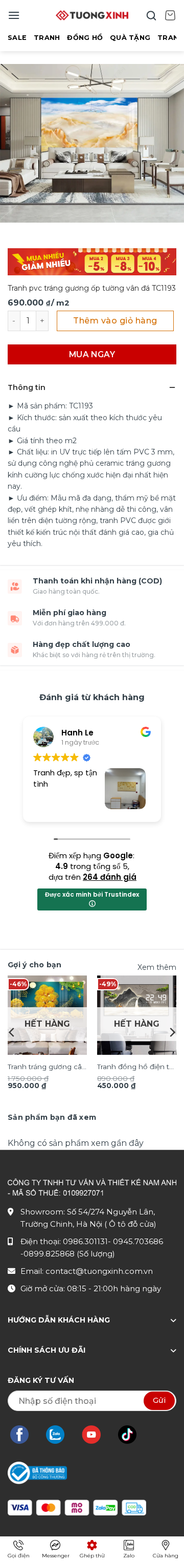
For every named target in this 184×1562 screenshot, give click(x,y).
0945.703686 (138, 1241)
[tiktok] (132, 1434)
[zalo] (60, 1434)
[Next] (172, 1032)
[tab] (52, 1117)
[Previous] (12, 1032)
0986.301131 (85, 1241)
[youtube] (96, 1434)
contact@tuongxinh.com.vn (99, 1271)
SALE (17, 37)
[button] (14, 15)
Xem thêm (156, 967)
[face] (24, 1434)
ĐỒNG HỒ (85, 37)
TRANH (47, 37)
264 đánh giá (109, 877)
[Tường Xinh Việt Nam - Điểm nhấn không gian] (92, 15)
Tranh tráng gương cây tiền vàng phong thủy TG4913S (46, 1067)
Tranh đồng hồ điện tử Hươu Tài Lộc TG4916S (135, 1067)
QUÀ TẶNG (130, 37)
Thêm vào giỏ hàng (115, 321)
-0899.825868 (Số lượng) (67, 1254)
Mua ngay (92, 354)
